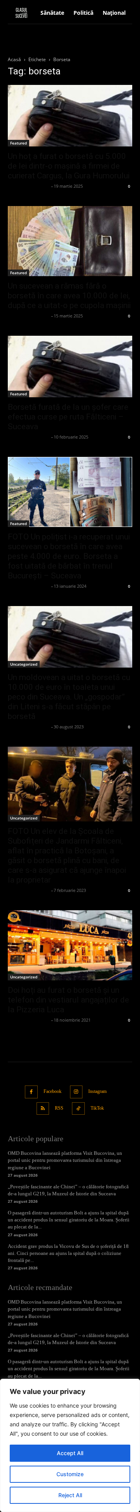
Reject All (70, 1495)
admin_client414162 (28, 186)
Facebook (52, 1091)
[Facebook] (31, 1092)
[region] (70, 1445)
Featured (18, 143)
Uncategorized (23, 664)
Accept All (70, 1453)
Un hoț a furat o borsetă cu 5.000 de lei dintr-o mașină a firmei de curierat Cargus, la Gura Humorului (69, 166)
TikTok (97, 1108)
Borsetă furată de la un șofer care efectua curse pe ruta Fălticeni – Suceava (68, 416)
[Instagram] (76, 1092)
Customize (70, 1474)
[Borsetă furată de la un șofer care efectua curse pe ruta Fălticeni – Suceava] (70, 366)
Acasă (14, 59)
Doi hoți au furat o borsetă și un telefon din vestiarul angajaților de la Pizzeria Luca (68, 999)
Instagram (97, 1091)
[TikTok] (78, 1108)
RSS (59, 1108)
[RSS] (43, 1108)
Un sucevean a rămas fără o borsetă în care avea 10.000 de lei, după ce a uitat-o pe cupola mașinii (69, 295)
